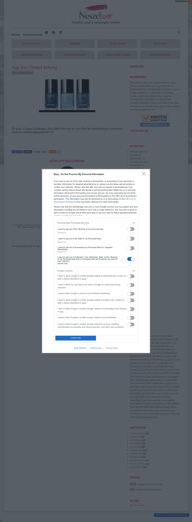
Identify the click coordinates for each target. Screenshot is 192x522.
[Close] (144, 174)
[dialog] (96, 261)
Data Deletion (80, 348)
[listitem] (96, 222)
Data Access (96, 348)
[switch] (131, 229)
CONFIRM (76, 338)
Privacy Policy (112, 348)
